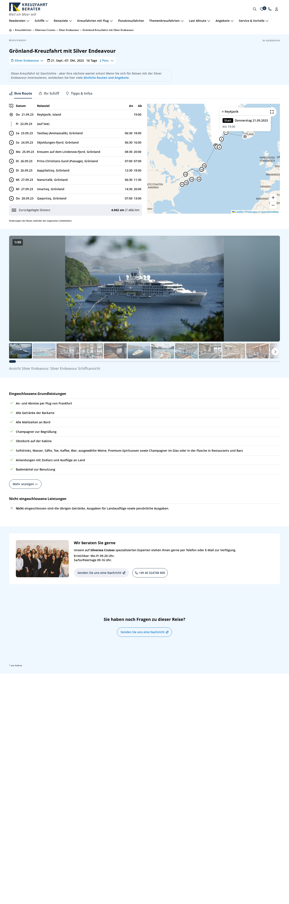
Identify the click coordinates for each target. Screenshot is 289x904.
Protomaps (251, 211)
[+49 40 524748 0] (269, 9)
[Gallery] (144, 289)
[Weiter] (275, 352)
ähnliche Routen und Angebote (106, 78)
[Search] (255, 9)
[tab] (20, 93)
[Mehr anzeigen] (28, 20)
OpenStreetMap (270, 211)
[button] (245, 136)
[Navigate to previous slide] (16, 288)
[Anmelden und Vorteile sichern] (276, 9)
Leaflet (239, 211)
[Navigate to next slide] (272, 288)
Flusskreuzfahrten (131, 21)
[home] (10, 30)
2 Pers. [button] (104, 60)
